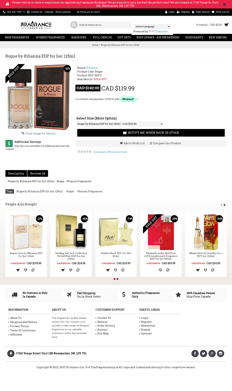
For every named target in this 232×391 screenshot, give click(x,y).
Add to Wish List (134, 143)
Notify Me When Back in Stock (153, 132)
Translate (161, 31)
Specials (146, 333)
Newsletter (148, 325)
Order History (106, 325)
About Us (15, 318)
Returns (102, 322)
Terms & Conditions (23, 330)
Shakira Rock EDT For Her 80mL (116, 254)
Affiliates (16, 334)
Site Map (103, 333)
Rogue (70, 191)
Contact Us (104, 318)
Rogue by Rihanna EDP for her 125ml (39, 191)
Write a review (117, 152)
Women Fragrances (89, 191)
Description (16, 173)
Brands (145, 329)
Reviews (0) (37, 173)
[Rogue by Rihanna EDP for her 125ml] (38, 97)
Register (146, 322)
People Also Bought (21, 204)
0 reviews (100, 152)
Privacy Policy (19, 326)
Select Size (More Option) (96, 118)
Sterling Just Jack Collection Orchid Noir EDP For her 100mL (71, 256)
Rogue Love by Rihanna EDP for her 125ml (26, 254)
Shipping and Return (23, 322)
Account (102, 329)
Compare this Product (167, 143)
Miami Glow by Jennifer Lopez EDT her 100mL (206, 254)
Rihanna (92, 67)
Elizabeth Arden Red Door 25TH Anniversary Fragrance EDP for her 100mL (161, 256)
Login (144, 318)
